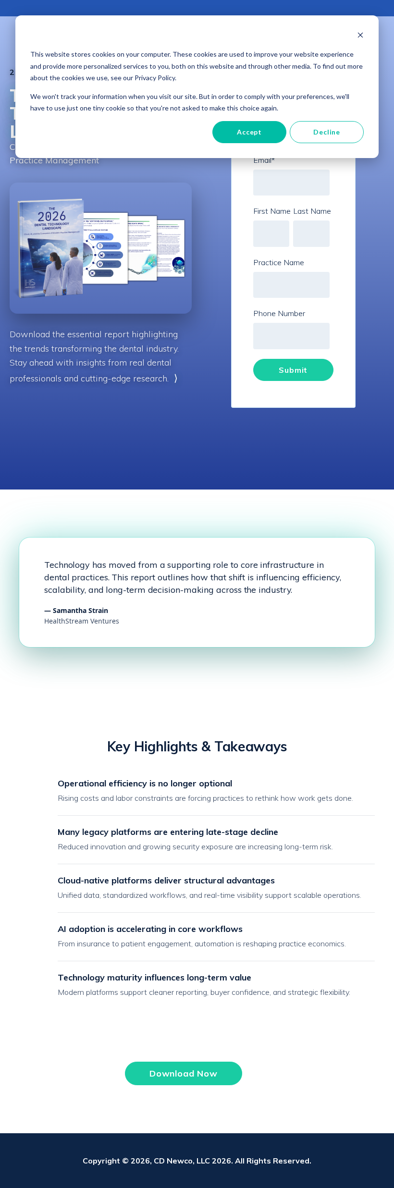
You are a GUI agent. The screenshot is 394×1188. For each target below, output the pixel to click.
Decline (326, 132)
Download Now (183, 1073)
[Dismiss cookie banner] (360, 36)
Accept (249, 132)
